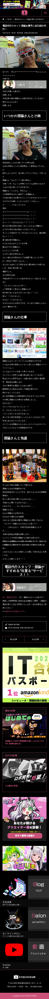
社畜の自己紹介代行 (31, 33)
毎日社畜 (20, 33)
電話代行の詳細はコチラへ (15, 611)
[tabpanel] (24, 730)
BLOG (14, 33)
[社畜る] (24, 12)
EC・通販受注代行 (10, 597)
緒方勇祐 (17, 624)
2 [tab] (23, 734)
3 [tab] (26, 734)
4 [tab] (28, 734)
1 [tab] (21, 734)
